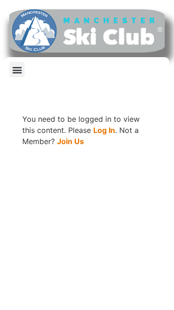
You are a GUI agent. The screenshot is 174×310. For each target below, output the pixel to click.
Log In (104, 130)
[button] (17, 69)
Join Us (70, 141)
